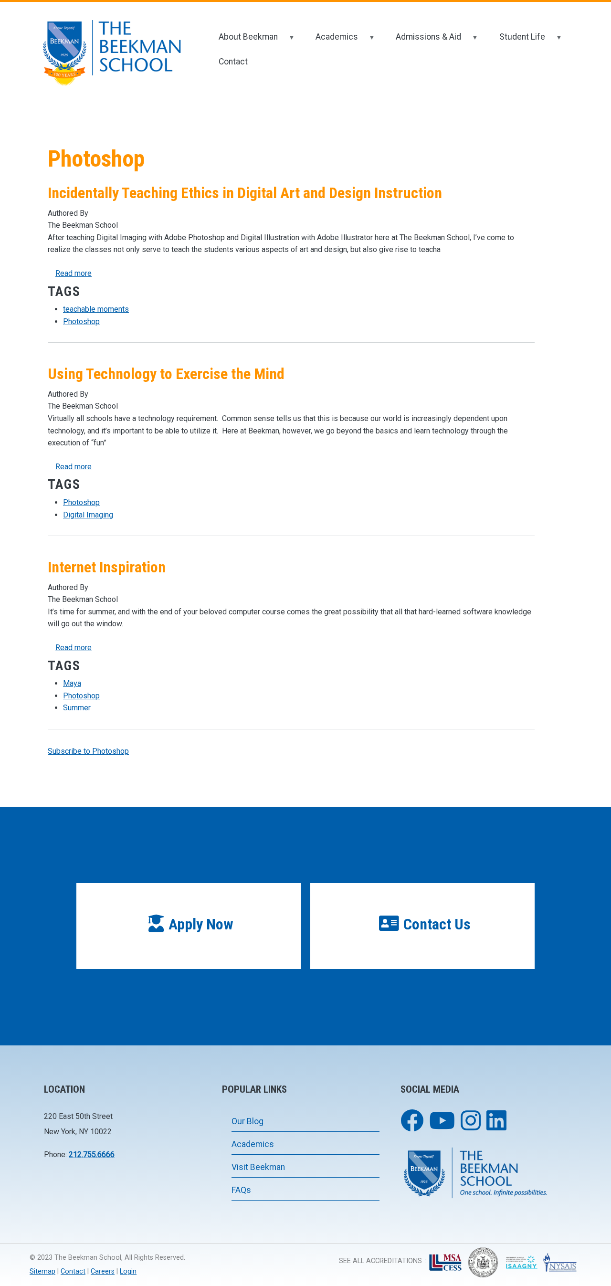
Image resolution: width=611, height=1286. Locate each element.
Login (128, 1271)
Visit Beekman (258, 1167)
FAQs (241, 1190)
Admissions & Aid (422, 41)
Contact (233, 61)
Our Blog (247, 1121)
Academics (330, 41)
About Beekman (242, 41)
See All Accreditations (380, 1261)
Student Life (515, 41)
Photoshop (81, 321)
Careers (103, 1271)
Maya (72, 683)
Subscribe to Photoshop (88, 751)
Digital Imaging (88, 514)
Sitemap (42, 1271)
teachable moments (96, 309)
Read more (73, 273)
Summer (77, 707)
